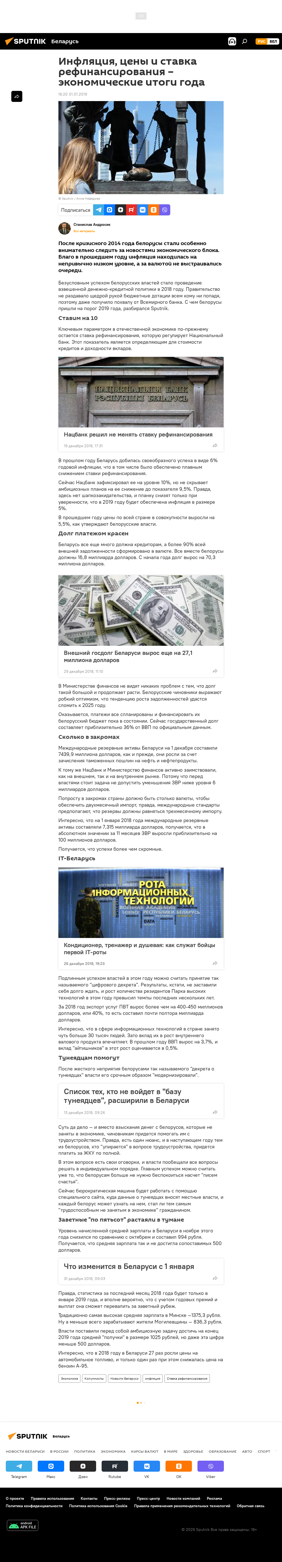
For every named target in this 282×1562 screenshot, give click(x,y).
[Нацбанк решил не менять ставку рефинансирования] (141, 392)
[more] (215, 445)
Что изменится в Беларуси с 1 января (129, 1266)
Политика (84, 1451)
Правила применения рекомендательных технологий (182, 1505)
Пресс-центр (148, 1498)
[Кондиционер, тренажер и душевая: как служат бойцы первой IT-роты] (141, 902)
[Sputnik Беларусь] (27, 46)
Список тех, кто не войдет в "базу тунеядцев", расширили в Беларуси (126, 1096)
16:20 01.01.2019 (72, 94)
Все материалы (84, 231)
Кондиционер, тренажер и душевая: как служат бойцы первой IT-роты (139, 948)
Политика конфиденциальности (34, 1505)
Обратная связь (250, 1505)
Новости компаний (183, 1498)
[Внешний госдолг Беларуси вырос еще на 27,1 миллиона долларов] (141, 610)
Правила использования (52, 1498)
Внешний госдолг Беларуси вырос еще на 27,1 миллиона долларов (128, 656)
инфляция (152, 1378)
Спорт (264, 1451)
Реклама (214, 1498)
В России (59, 1451)
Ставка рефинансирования (187, 1378)
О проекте (15, 1498)
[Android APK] (22, 1526)
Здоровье (193, 1451)
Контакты (89, 1498)
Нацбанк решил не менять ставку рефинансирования (138, 434)
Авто (247, 1451)
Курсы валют (144, 1451)
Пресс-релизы (117, 1498)
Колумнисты (94, 1378)
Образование (223, 1451)
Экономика (69, 1378)
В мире (171, 1451)
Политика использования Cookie (98, 1505)
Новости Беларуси (124, 1378)
